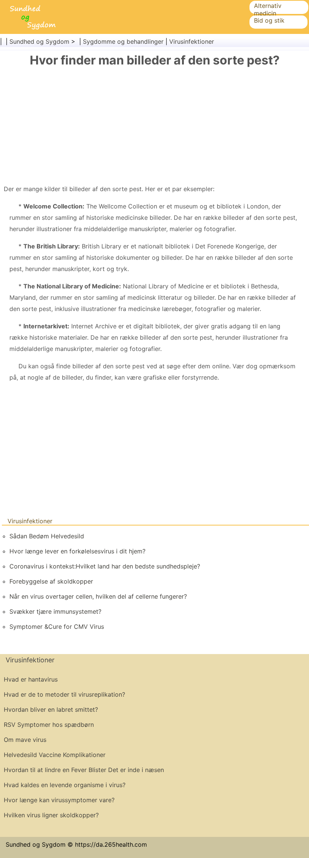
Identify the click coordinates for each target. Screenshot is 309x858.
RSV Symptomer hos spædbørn (49, 724)
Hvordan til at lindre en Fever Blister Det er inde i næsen (84, 770)
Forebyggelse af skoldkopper (51, 581)
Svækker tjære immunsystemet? (55, 611)
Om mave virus (25, 739)
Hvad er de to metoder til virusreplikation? (64, 694)
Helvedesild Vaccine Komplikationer (55, 754)
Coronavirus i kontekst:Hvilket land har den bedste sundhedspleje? (104, 566)
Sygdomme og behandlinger (123, 41)
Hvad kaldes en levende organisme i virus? (64, 785)
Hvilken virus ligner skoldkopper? (51, 815)
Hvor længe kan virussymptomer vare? (59, 800)
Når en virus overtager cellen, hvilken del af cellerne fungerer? (98, 596)
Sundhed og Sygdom (39, 41)
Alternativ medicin (267, 9)
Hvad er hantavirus (31, 679)
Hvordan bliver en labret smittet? (51, 709)
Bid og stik (269, 20)
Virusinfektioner (191, 41)
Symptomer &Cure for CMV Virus (56, 626)
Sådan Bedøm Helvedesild (46, 536)
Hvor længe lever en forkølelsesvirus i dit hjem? (77, 551)
